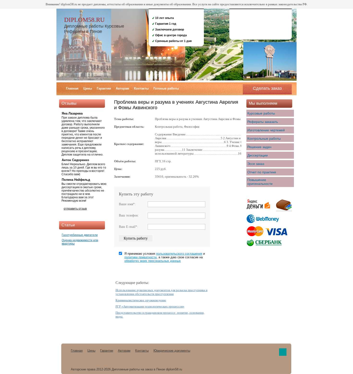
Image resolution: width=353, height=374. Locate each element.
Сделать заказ (267, 88)
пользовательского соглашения (179, 253)
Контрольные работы (264, 138)
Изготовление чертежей (266, 130)
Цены (87, 88)
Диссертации (257, 155)
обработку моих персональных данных (152, 261)
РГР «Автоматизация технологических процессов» (150, 306)
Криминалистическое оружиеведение (141, 300)
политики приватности (140, 257)
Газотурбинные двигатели (80, 235)
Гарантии (104, 88)
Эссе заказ (255, 164)
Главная (72, 88)
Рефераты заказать (262, 122)
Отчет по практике (261, 172)
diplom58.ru (84, 19)
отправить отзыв (75, 208)
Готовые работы (166, 88)
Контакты (141, 88)
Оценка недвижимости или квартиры (80, 242)
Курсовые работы (261, 113)
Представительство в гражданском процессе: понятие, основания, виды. (160, 314)
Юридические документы (171, 350)
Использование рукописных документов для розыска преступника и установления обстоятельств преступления (161, 292)
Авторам (122, 88)
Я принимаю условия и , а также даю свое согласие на (164, 257)
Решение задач (259, 147)
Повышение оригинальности (260, 182)
